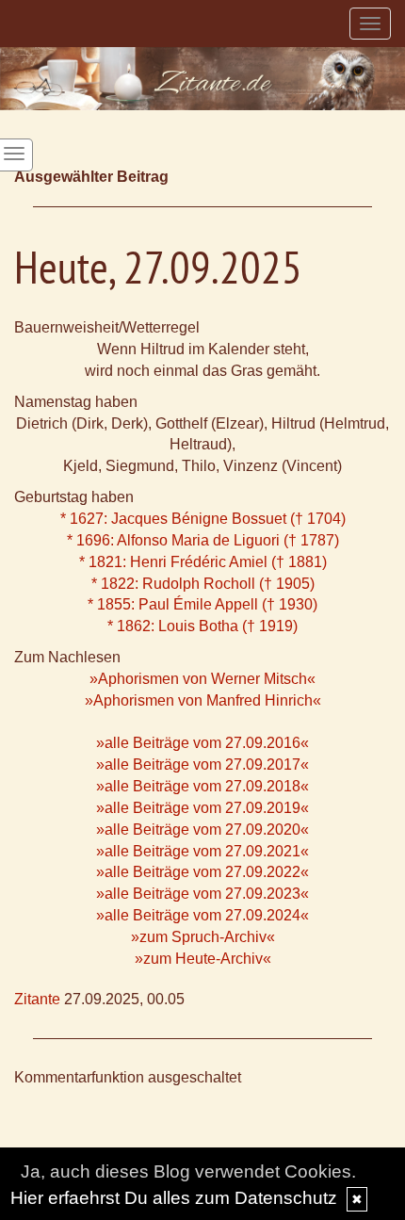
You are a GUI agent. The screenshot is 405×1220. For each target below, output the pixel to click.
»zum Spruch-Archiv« (203, 937)
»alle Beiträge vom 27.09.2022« (202, 872)
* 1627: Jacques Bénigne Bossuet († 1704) (203, 519)
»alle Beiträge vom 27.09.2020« (202, 829)
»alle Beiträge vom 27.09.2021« (202, 851)
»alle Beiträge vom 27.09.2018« (202, 786)
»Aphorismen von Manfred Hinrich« (203, 700)
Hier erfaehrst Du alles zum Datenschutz (173, 1198)
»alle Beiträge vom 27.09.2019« (202, 808)
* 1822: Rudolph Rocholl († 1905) (203, 584)
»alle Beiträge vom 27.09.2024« (202, 915)
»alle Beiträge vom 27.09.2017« (202, 764)
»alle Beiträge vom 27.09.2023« (202, 894)
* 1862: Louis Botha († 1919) (202, 626)
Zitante (37, 999)
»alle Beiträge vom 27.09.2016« (202, 743)
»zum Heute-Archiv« (203, 959)
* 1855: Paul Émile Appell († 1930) (202, 604)
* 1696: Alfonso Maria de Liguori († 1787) (203, 540)
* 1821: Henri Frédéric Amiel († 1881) (203, 562)
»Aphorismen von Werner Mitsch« (202, 679)
